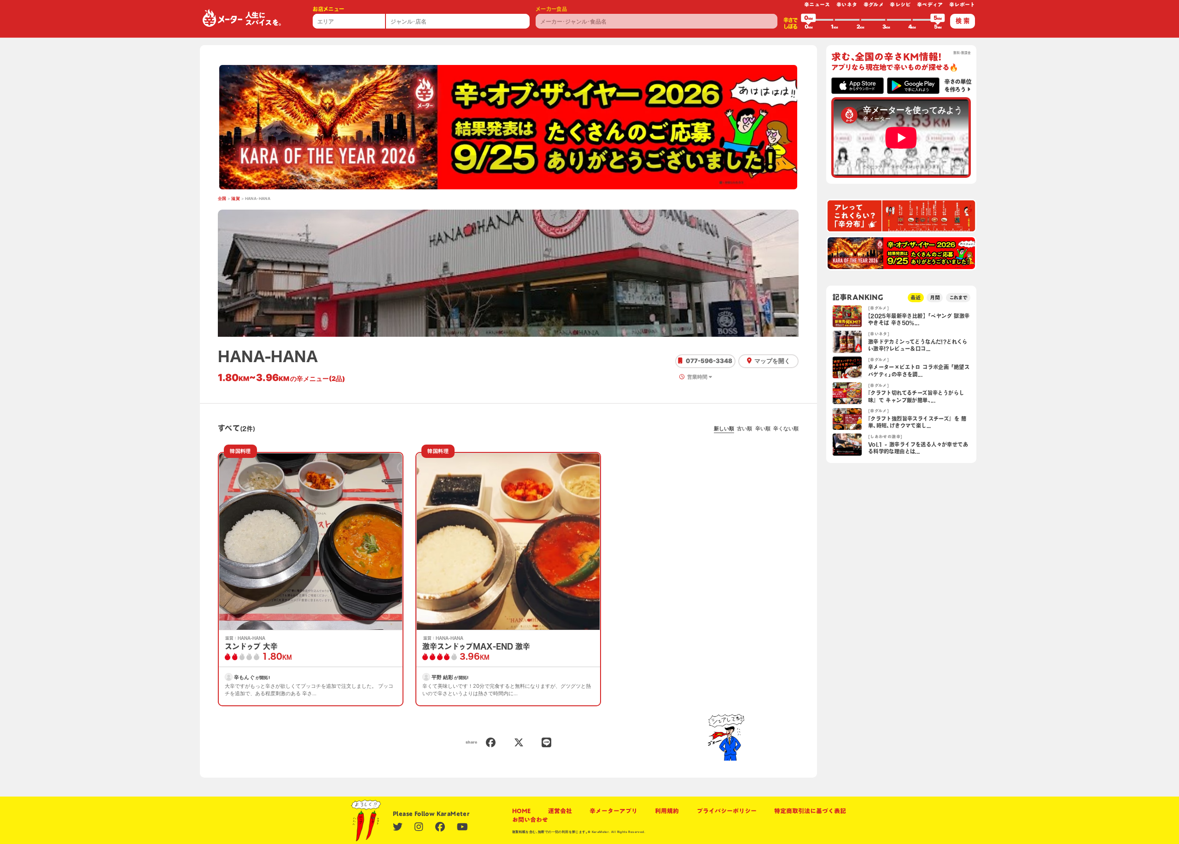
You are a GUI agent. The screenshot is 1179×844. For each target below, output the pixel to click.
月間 (935, 297)
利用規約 (667, 811)
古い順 (744, 428)
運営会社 (560, 811)
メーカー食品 (551, 9)
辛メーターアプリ (613, 811)
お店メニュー (328, 9)
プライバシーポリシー (727, 811)
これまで (958, 297)
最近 (916, 297)
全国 (222, 198)
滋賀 (235, 198)
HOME (521, 811)
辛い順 (762, 428)
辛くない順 (786, 428)
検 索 (962, 21)
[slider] (808, 20)
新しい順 (724, 428)
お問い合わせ (530, 819)
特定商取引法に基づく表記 (810, 811)
